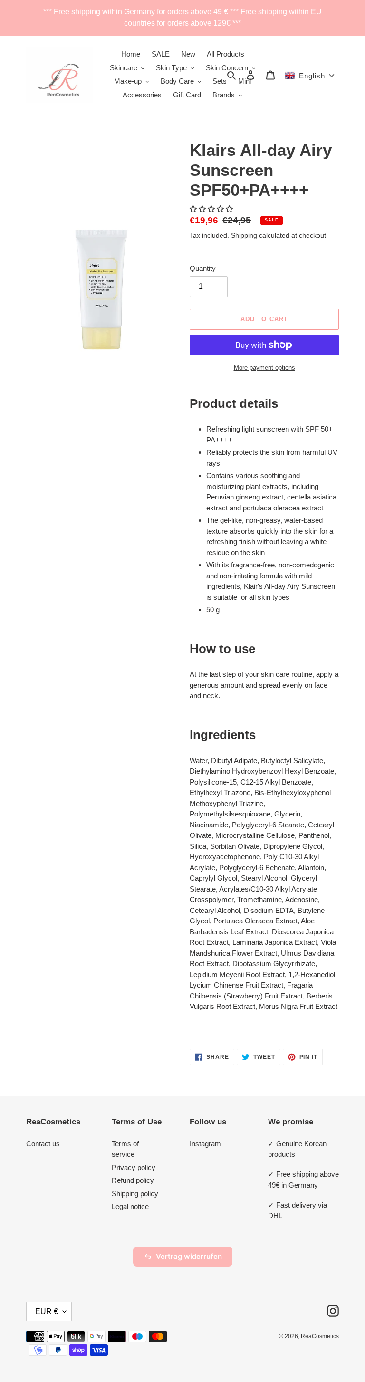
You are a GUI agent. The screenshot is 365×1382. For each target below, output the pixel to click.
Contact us (43, 1144)
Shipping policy (135, 1194)
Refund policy (133, 1180)
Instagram (205, 1144)
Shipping (244, 235)
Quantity (203, 268)
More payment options (264, 367)
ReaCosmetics (320, 1336)
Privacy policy (133, 1167)
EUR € (46, 1311)
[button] (212, 209)
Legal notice (130, 1206)
